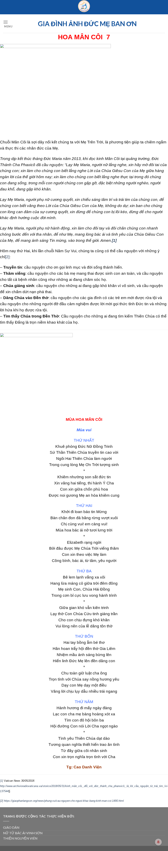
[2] (7, 257)
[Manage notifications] (158, 842)
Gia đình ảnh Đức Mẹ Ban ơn (87, 23)
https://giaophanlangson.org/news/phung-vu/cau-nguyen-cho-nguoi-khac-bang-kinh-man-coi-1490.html (64, 800)
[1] (1, 780)
